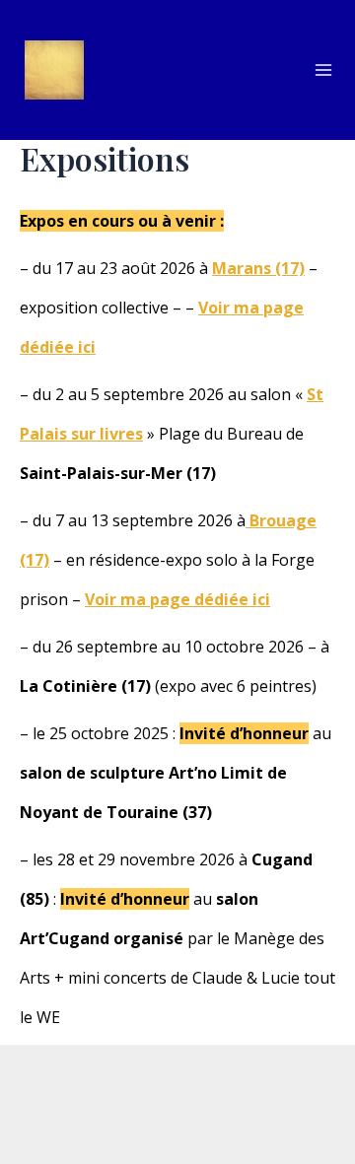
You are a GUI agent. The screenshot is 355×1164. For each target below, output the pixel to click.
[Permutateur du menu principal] (323, 70)
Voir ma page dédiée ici (177, 599)
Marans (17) (258, 268)
